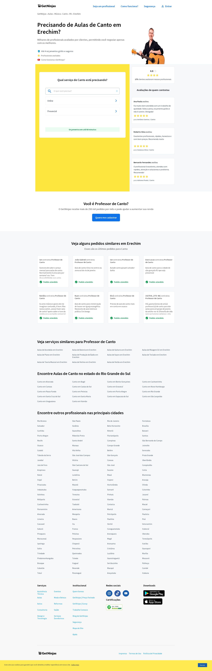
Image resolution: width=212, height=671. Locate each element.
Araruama (111, 543)
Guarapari (146, 548)
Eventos (57, 591)
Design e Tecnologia (42, 617)
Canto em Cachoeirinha (152, 381)
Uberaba (145, 534)
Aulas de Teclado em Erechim (154, 354)
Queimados (77, 553)
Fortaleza (146, 421)
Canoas (110, 460)
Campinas (111, 440)
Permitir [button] (202, 665)
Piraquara (41, 534)
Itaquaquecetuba (79, 489)
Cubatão (40, 568)
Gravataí (75, 499)
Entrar (168, 6)
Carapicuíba (147, 465)
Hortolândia (112, 484)
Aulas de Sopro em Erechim (118, 354)
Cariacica (111, 504)
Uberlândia (146, 460)
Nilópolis (41, 499)
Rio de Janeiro (113, 421)
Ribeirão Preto (78, 435)
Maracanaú (41, 538)
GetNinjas (41, 13)
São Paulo (76, 421)
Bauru (74, 519)
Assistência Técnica (42, 592)
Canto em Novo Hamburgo (153, 386)
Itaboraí (145, 529)
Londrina (76, 475)
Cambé (145, 568)
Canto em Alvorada (45, 381)
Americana (76, 509)
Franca (75, 529)
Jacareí (145, 494)
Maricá (110, 509)
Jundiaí (40, 460)
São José (111, 465)
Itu (73, 524)
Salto (39, 548)
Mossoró (145, 558)
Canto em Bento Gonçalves (118, 381)
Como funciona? (129, 6)
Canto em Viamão (79, 401)
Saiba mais (75, 665)
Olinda (145, 484)
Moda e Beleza (60, 597)
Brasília (145, 426)
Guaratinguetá (113, 558)
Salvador (41, 426)
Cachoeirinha (42, 504)
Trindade (41, 553)
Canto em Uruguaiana (46, 401)
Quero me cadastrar (106, 217)
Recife (40, 440)
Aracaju (145, 480)
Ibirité (110, 524)
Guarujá (75, 470)
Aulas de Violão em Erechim (118, 362)
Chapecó (76, 543)
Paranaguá (76, 573)
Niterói (110, 431)
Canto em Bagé (78, 381)
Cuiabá (40, 450)
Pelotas (75, 534)
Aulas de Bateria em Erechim (84, 350)
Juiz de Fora (42, 465)
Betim (75, 480)
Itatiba (145, 543)
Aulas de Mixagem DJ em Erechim (156, 350)
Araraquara (111, 534)
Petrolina (76, 548)
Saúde (56, 610)
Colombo (146, 489)
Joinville (145, 445)
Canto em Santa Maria (81, 396)
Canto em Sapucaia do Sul (118, 396)
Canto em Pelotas (79, 391)
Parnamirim (42, 509)
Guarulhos (76, 431)
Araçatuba (111, 573)
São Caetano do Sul (80, 465)
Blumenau (146, 475)
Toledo (75, 558)
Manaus (75, 445)
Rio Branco (41, 421)
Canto (65, 13)
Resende (75, 568)
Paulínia (110, 519)
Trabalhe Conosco (80, 610)
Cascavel (41, 524)
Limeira (40, 519)
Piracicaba (41, 484)
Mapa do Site (78, 628)
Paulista (145, 514)
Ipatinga (41, 543)
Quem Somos (78, 591)
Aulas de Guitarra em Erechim (119, 350)
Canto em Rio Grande (151, 391)
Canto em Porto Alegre (117, 391)
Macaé (144, 504)
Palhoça (145, 563)
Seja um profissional (104, 6)
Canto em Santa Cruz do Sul (48, 396)
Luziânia (110, 553)
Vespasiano (77, 538)
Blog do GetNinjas (80, 616)
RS (70, 13)
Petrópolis (111, 514)
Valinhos (41, 494)
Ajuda (75, 634)
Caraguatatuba (113, 529)
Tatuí (39, 573)
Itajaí (39, 480)
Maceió (75, 484)
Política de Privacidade (152, 653)
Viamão (110, 499)
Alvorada (41, 514)
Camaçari (146, 509)
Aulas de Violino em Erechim (84, 362)
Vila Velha (76, 450)
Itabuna (145, 573)
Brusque (40, 563)
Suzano (110, 470)
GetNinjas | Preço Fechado (84, 597)
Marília (145, 553)
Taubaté (75, 504)
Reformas (58, 603)
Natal (39, 475)
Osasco (40, 445)
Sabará (40, 529)
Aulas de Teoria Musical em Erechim (52, 362)
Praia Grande (147, 455)
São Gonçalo (112, 455)
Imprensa (123, 653)
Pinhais (110, 494)
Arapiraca (41, 470)
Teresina (76, 494)
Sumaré (110, 489)
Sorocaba (146, 450)
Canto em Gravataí (115, 386)
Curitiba (40, 431)
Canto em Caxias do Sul (82, 386)
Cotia (144, 470)
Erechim (77, 13)
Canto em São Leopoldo (152, 396)
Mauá (109, 475)
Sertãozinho (112, 563)
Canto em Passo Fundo (46, 391)
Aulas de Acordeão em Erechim (50, 350)
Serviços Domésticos (59, 617)
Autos (39, 603)
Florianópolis (113, 435)
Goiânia (75, 426)
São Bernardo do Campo (152, 440)
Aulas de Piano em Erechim (48, 354)
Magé (109, 538)
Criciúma (111, 548)
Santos (145, 435)
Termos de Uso (135, 653)
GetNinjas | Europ (80, 603)
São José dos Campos (81, 455)
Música (57, 13)
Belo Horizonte (113, 426)
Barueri (145, 431)
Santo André (77, 440)
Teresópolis (147, 538)
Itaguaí (75, 563)
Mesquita (76, 514)
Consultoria (42, 610)
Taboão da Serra (44, 455)
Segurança (149, 6)
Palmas (145, 499)
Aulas (50, 13)
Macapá (110, 568)
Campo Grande (113, 445)
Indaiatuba (41, 489)
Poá (144, 519)
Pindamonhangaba (45, 558)
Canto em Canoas (44, 386)
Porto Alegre (42, 435)
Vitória (75, 460)
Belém (110, 450)
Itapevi (110, 480)
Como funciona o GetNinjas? (53, 60)
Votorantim (147, 524)
